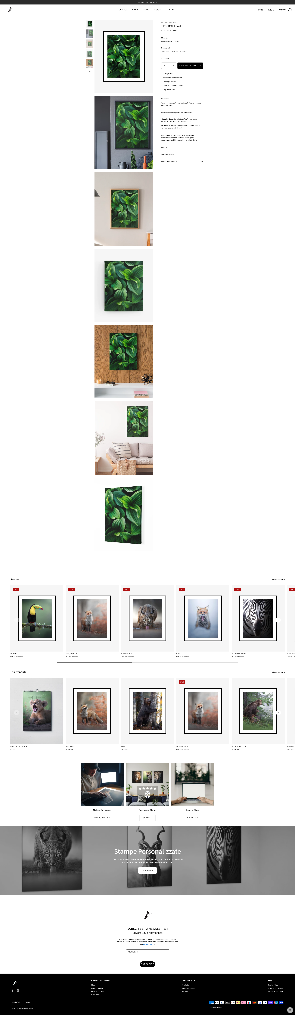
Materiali (164, 147)
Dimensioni (165, 48)
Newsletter (95, 995)
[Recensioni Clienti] (147, 784)
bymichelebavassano (23, 1008)
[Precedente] (89, 17)
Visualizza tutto (278, 579)
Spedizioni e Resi (167, 154)
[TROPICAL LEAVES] (89, 23)
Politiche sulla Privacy (275, 988)
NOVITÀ (135, 9)
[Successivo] (89, 71)
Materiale (164, 38)
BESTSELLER (159, 9)
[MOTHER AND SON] (258, 711)
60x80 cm (183, 51)
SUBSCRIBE (147, 964)
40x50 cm (174, 51)
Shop (93, 985)
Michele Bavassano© (168, 22)
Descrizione (165, 98)
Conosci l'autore (102, 818)
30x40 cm (165, 51)
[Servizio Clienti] (192, 784)
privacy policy (148, 944)
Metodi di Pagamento (169, 161)
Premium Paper (166, 41)
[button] (16, 620)
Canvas (176, 41)
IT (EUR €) (260, 10)
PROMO (146, 9)
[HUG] (147, 711)
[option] (90, 24)
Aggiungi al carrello (190, 65)
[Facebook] (13, 990)
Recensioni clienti (97, 991)
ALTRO (171, 9)
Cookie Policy (273, 985)
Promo (14, 579)
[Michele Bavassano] (102, 784)
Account (282, 10)
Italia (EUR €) (16, 1002)
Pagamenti (186, 991)
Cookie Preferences (215, 1007)
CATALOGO (123, 9)
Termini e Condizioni (275, 991)
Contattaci (192, 818)
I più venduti (18, 672)
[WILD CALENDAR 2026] (36, 711)
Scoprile (147, 818)
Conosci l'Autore (97, 988)
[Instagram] (18, 990)
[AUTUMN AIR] (92, 711)
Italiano (271, 10)
